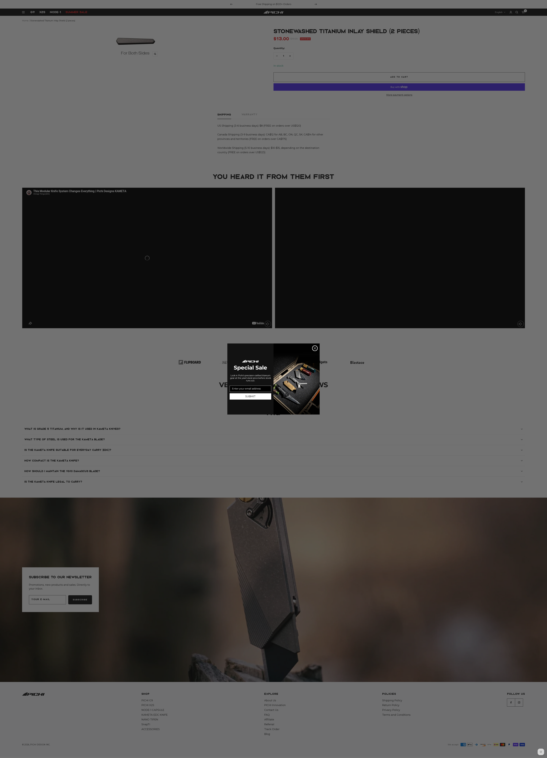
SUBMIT (250, 396)
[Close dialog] (314, 348)
